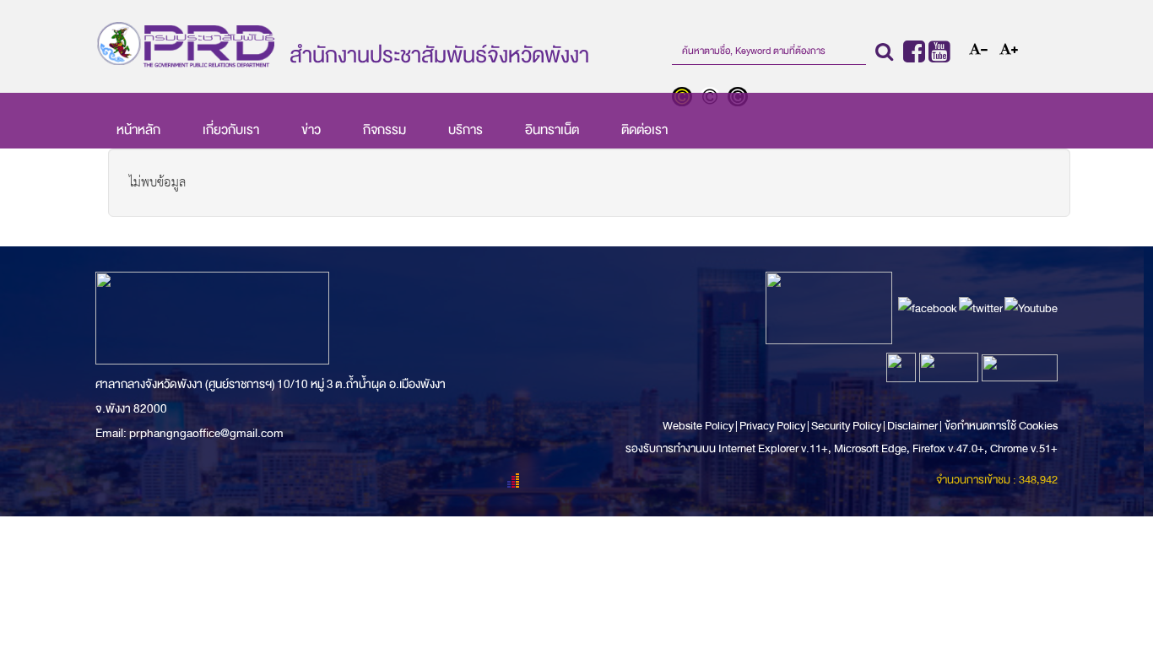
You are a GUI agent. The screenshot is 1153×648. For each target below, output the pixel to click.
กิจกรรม (384, 130)
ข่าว (311, 130)
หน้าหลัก (138, 130)
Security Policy (846, 425)
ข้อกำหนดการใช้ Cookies (1001, 425)
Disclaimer (913, 425)
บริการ (465, 130)
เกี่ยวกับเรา (231, 130)
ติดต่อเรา (644, 130)
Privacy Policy (772, 425)
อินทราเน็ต (552, 130)
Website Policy (699, 425)
